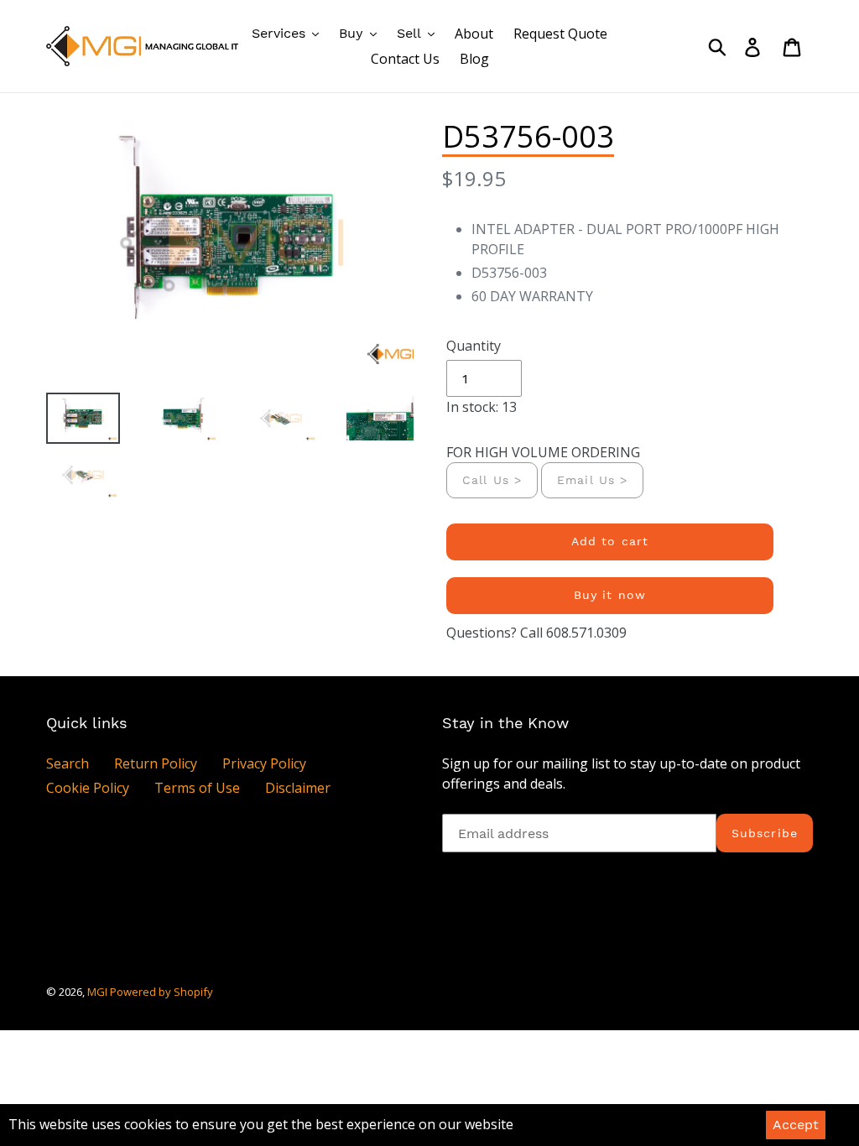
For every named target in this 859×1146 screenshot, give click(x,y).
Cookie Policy (87, 788)
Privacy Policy (264, 763)
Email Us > (592, 480)
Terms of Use (197, 788)
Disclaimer (298, 788)
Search (67, 763)
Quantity (473, 345)
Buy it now (610, 595)
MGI (98, 991)
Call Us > (492, 480)
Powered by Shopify (161, 991)
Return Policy (155, 763)
